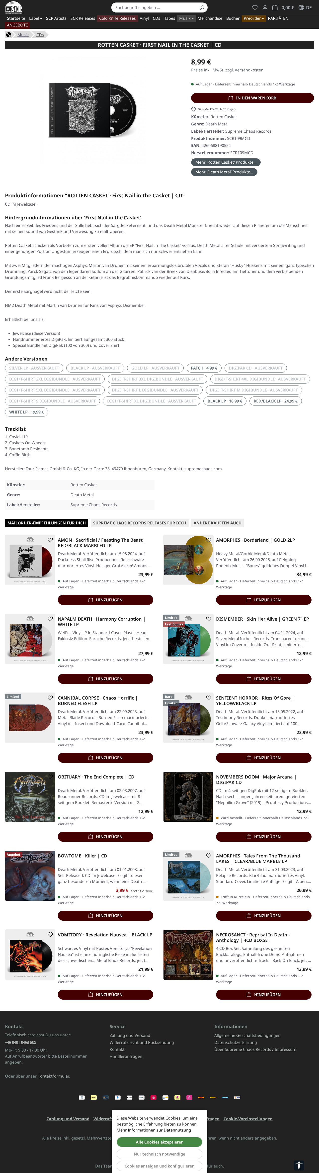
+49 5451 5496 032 (20, 1042)
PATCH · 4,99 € (204, 368)
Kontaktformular (53, 1076)
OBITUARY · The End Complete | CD (96, 777)
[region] (93, 112)
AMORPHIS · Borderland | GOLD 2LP (255, 540)
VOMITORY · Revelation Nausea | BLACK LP (105, 935)
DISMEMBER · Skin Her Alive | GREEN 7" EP (262, 619)
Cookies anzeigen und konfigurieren (159, 1166)
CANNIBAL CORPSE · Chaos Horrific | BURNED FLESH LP (98, 700)
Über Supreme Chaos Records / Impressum (255, 1049)
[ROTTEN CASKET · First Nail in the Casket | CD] (93, 110)
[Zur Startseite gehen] (14, 7)
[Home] (8, 34)
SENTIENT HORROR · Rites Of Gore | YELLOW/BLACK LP (255, 700)
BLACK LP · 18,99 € (225, 401)
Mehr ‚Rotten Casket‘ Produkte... (225, 162)
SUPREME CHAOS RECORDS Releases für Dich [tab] (139, 523)
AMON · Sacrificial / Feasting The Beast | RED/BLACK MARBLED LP (102, 542)
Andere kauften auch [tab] (217, 523)
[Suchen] (202, 7)
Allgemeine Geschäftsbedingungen (247, 1035)
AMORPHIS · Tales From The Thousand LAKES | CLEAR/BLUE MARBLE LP (258, 858)
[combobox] (154, 7)
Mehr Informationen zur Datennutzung (154, 1130)
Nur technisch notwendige (159, 1154)
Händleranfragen (126, 1056)
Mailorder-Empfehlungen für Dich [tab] (46, 523)
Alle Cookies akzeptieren (159, 1142)
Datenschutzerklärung (235, 1042)
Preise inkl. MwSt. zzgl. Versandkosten (227, 70)
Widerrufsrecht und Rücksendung (142, 1042)
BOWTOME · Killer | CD (82, 856)
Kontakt (117, 1049)
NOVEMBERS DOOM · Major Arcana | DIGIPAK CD (256, 779)
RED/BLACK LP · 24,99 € (276, 401)
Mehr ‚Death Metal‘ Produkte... (224, 172)
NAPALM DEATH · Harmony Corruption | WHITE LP (102, 621)
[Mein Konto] (265, 7)
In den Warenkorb (255, 98)
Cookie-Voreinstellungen (248, 1119)
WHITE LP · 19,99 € (26, 412)
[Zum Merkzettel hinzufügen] (49, 540)
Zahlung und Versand (130, 1035)
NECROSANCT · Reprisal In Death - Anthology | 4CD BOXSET (253, 937)
